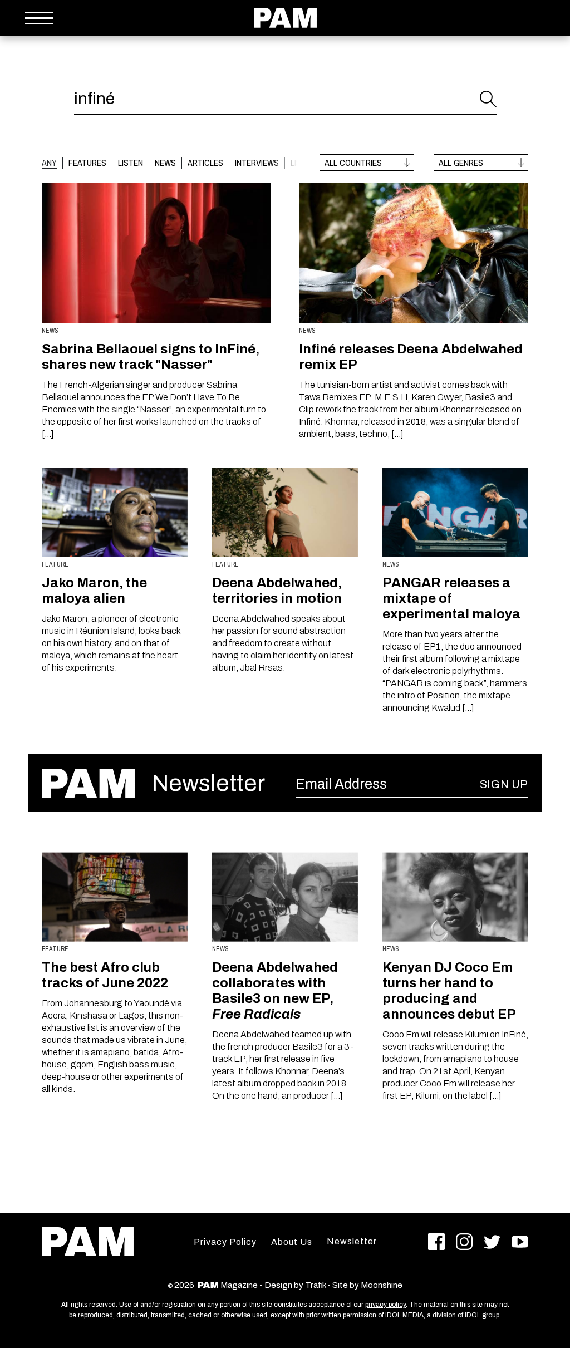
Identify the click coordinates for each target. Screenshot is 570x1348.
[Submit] (488, 99)
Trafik (315, 1285)
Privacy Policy (225, 1242)
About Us (291, 1242)
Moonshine (381, 1285)
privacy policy (385, 1304)
